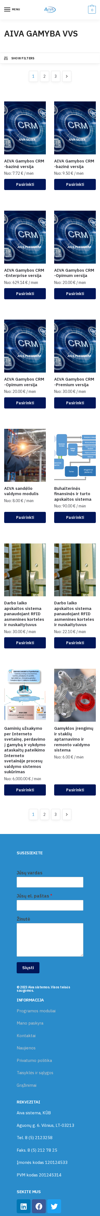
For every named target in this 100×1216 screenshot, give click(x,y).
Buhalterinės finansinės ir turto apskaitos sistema (72, 494)
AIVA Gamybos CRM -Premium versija (74, 381)
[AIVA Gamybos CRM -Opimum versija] (75, 237)
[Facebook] (39, 1206)
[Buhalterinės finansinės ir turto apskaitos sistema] (75, 455)
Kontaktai (26, 1035)
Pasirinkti (25, 184)
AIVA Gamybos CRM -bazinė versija (24, 163)
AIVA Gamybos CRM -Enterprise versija (24, 272)
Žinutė (23, 919)
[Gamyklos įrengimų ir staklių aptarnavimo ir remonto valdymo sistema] (75, 695)
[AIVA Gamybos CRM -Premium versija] (75, 346)
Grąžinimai (26, 1085)
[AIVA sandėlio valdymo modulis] (25, 455)
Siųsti (28, 967)
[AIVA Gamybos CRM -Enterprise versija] (25, 237)
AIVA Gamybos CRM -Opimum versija (74, 272)
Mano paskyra (30, 1023)
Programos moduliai (36, 1010)
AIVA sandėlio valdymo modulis (21, 491)
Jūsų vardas (29, 872)
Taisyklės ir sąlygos (35, 1072)
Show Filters (23, 58)
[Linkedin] (24, 1206)
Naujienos (26, 1047)
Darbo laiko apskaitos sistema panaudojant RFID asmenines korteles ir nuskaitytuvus (24, 613)
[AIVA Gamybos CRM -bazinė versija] (25, 127)
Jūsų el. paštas (34, 896)
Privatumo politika (34, 1060)
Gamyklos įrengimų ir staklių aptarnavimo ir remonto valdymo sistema (73, 739)
